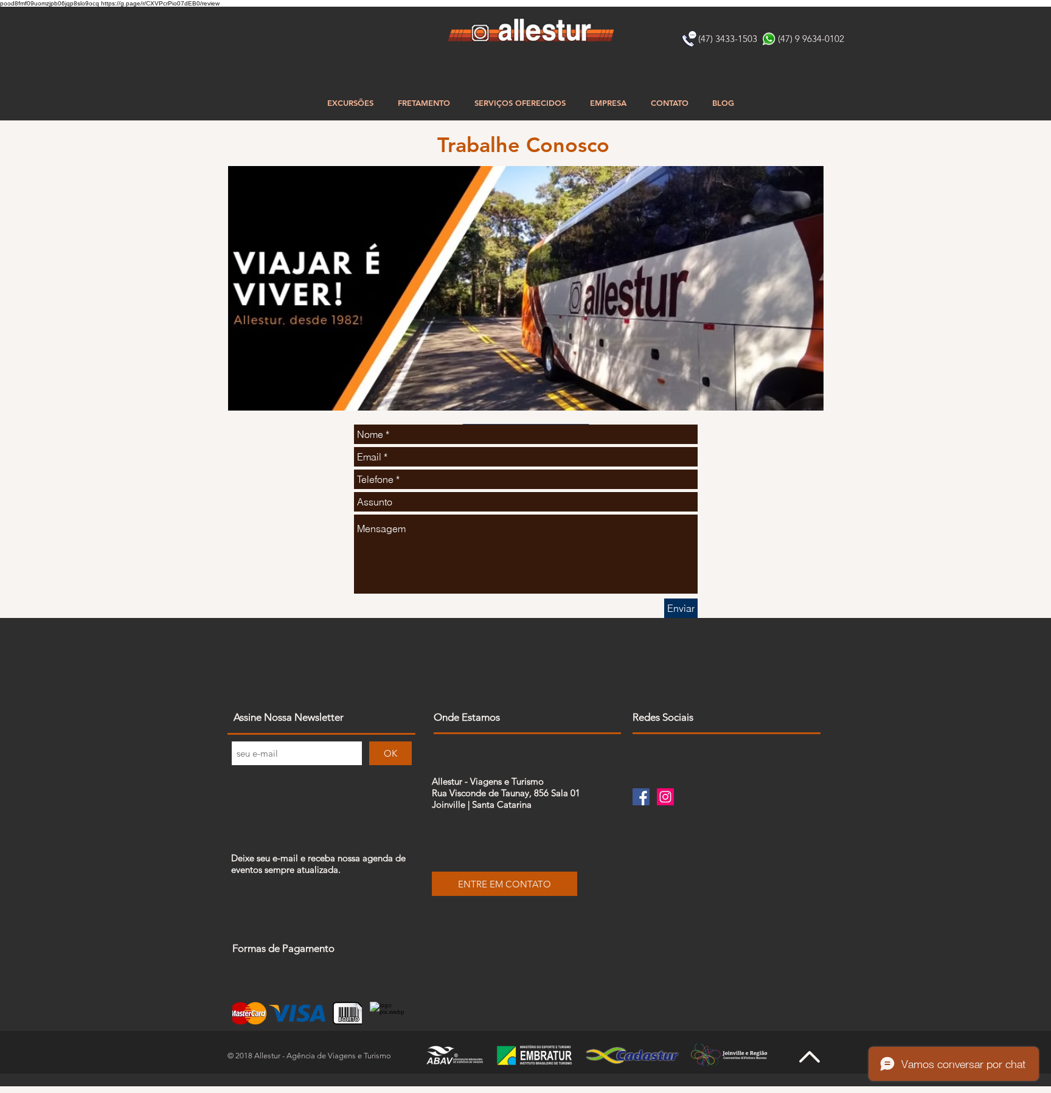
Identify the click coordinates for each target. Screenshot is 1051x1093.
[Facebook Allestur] (641, 796)
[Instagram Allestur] (665, 796)
